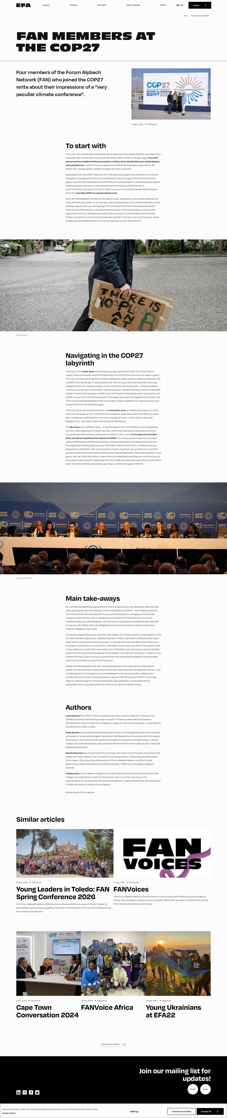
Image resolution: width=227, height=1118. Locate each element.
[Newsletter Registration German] (205, 1089)
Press (163, 5)
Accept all (206, 1111)
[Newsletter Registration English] (193, 1089)
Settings (134, 1111)
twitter (37, 1092)
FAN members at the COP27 (200, 16)
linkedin (18, 1092)
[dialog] (113, 1111)
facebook (31, 1092)
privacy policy (9, 1112)
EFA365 (101, 5)
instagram (25, 1092)
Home (186, 16)
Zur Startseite (23, 5)
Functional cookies (181, 1111)
